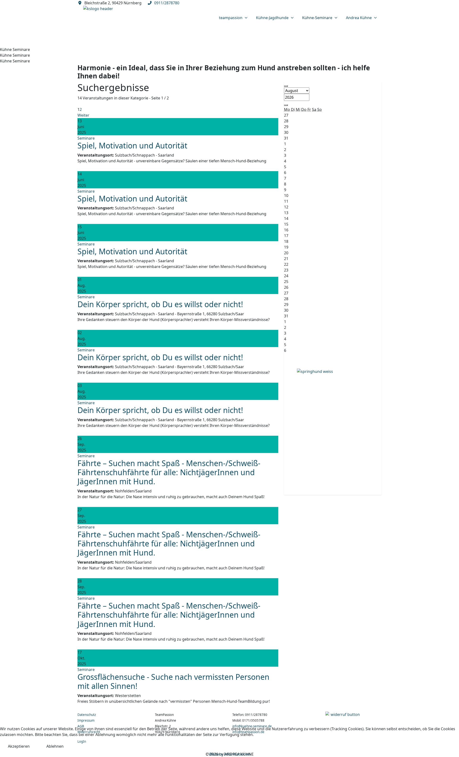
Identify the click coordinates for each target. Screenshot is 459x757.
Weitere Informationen (229, 754)
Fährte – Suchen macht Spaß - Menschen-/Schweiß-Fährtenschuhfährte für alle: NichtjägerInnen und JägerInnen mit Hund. (168, 472)
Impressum (85, 720)
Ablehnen (55, 746)
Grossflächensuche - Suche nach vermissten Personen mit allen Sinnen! (173, 681)
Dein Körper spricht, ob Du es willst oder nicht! (160, 304)
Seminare (86, 138)
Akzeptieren (19, 746)
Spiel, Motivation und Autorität (132, 145)
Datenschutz (86, 715)
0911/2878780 (166, 2)
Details (87, 167)
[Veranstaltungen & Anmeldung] (333, 429)
